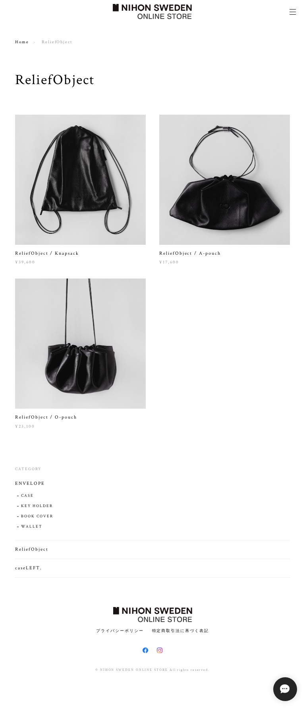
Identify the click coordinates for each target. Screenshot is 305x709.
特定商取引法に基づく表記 (180, 630)
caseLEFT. (28, 568)
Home (22, 42)
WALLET (31, 526)
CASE (27, 495)
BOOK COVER (37, 516)
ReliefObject (31, 549)
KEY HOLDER (36, 506)
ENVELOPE (29, 483)
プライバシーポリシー (119, 630)
